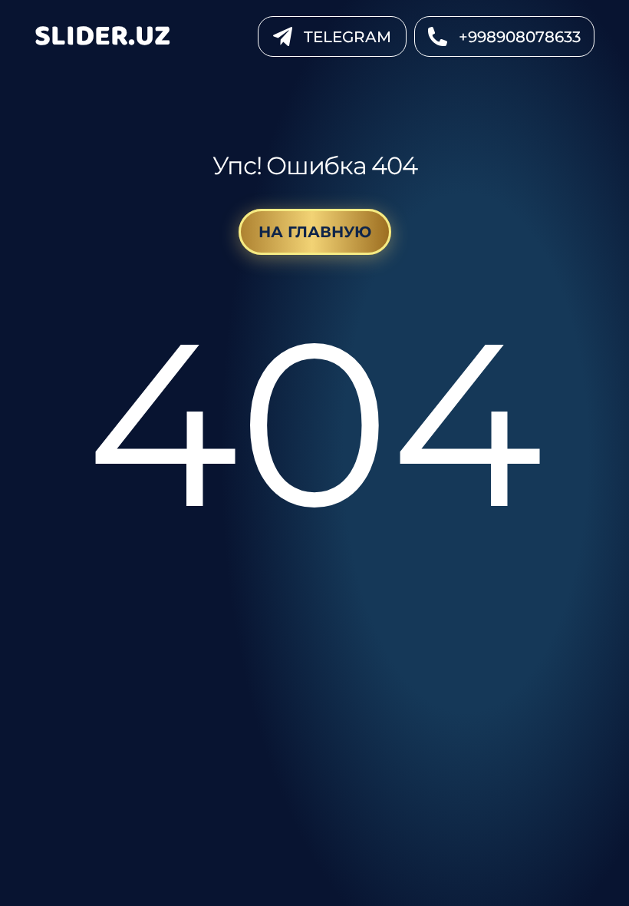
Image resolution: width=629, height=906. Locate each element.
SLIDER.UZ (102, 36)
